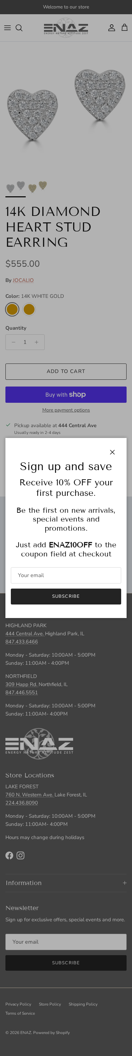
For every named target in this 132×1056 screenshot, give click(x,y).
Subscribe (66, 596)
